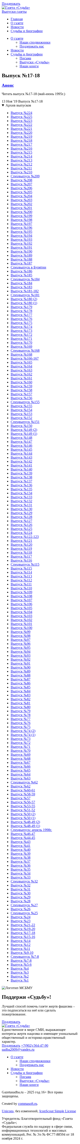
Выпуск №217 (21, 144)
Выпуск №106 (21, 604)
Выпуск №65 (20, 770)
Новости (17, 27)
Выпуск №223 (21, 121)
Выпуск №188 (21, 259)
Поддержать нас (32, 46)
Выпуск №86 (20, 683)
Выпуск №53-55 (23, 806)
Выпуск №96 (20, 644)
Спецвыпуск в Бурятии (28, 267)
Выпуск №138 (21, 477)
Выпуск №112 (21, 580)
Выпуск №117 (21, 556)
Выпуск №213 (21, 160)
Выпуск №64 (20, 774)
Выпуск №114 (21, 572)
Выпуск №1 (20, 980)
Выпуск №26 (20, 909)
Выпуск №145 (21, 449)
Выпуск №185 (21, 275)
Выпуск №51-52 (23, 810)
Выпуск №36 (20, 865)
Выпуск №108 (21, 596)
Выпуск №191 (21, 247)
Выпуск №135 (21, 489)
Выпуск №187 (21, 263)
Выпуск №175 (21, 323)
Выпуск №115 (21, 568)
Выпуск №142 (21, 461)
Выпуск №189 (21, 255)
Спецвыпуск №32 (24, 881)
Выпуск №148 (21, 438)
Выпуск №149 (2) (24, 430)
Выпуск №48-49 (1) (25, 826)
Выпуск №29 (20, 897)
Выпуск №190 (21, 251)
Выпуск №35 (20, 869)
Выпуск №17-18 (23, 933)
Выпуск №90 (20, 667)
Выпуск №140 (21, 469)
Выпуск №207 (21, 184)
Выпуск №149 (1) (24, 434)
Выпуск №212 (21, 164)
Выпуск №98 (20, 636)
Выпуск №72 (20, 743)
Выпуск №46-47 (23, 834)
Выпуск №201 (21, 208)
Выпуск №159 (21, 386)
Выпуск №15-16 (23, 937)
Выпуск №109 (21, 592)
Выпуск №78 (20, 715)
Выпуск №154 (21, 410)
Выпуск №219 (21, 136)
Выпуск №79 (20, 711)
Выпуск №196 (21, 228)
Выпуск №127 (21, 521)
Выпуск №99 (20, 632)
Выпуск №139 (21, 473)
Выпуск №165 (21, 362)
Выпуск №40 (20, 850)
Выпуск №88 (20, 675)
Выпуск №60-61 (23, 790)
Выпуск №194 (21, 235)
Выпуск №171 (21, 338)
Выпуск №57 (20, 798)
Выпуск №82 (20, 699)
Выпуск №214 (21, 156)
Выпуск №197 (21, 224)
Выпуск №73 (20, 739)
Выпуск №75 (20, 727)
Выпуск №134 (21, 493)
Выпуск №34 (20, 873)
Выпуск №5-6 (21, 964)
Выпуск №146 (21, 445)
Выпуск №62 (20, 786)
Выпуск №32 (20, 885)
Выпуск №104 (21, 612)
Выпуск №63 (20, 778)
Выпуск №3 (20, 972)
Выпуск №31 (20, 889)
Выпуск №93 (20, 655)
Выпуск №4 (20, 968)
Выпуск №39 (20, 853)
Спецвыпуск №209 (25, 176)
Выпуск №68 (20, 758)
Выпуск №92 (20, 659)
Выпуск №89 (20, 671)
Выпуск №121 (21, 541)
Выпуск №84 (20, 691)
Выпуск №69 (20, 754)
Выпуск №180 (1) (24, 303)
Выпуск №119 (21, 548)
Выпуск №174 (21, 327)
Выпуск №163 (21, 370)
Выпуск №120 (21, 544)
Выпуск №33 (20, 877)
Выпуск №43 (20, 842)
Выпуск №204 (21, 196)
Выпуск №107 (21, 600)
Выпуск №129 (21, 513)
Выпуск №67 (20, 762)
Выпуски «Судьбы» (35, 62)
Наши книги (29, 66)
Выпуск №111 (21, 584)
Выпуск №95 (20, 647)
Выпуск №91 (20, 663)
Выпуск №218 (21, 140)
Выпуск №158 (21, 390)
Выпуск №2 (20, 976)
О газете (17, 23)
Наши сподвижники (35, 42)
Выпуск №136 (21, 485)
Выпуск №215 (21, 152)
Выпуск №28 (20, 901)
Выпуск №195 (21, 232)
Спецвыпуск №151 (25, 422)
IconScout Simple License (57, 1111)
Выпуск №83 (20, 695)
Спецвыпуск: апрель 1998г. (31, 830)
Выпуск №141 (21, 465)
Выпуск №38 (20, 857)
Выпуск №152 (21, 418)
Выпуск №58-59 (23, 794)
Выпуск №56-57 (23, 802)
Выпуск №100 (21, 628)
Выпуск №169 (21, 346)
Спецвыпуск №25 (24, 913)
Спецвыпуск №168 (25, 350)
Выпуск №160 (21, 382)
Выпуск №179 (21, 307)
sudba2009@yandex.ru (18, 1049)
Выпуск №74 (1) (23, 735)
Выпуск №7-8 (21, 960)
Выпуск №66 (20, 766)
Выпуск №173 (21, 331)
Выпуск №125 (21, 529)
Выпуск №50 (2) (23, 814)
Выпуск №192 (21, 243)
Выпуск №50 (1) (23, 818)
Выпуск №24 (20, 917)
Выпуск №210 (21, 172)
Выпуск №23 (20, 921)
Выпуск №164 (21, 366)
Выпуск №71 (20, 747)
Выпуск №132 (21, 501)
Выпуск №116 (21, 560)
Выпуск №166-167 (25, 358)
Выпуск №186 (21, 271)
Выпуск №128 (21, 517)
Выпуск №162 (21, 374)
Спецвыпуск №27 (24, 905)
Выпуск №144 (21, 453)
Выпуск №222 (21, 125)
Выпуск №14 (20, 941)
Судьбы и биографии (27, 31)
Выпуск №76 (20, 723)
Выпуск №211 (21, 168)
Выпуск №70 (20, 750)
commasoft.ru (27, 1103)
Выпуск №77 (20, 719)
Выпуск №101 (21, 624)
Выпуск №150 (21, 426)
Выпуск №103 (21, 616)
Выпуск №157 (21, 394)
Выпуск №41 (20, 846)
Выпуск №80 (20, 707)
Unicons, (8, 1111)
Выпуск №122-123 (25, 537)
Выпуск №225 (21, 117)
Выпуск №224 (21, 113)
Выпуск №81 (20, 703)
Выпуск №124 (21, 533)
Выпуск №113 (21, 576)
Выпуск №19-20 (23, 929)
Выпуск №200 (21, 212)
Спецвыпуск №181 (25, 295)
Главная (17, 19)
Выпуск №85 (20, 687)
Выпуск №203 (21, 200)
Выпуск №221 (21, 129)
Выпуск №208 (21, 180)
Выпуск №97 (20, 640)
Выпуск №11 (20, 949)
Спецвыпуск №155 (25, 402)
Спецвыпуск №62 (24, 782)
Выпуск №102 (21, 620)
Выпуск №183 (21, 287)
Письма (25, 58)
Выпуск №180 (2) (24, 299)
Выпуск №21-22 (23, 925)
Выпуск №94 (20, 651)
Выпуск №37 (20, 861)
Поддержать (11, 4)
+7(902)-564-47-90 (34, 1045)
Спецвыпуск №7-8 (25, 956)
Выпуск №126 (21, 525)
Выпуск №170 (21, 342)
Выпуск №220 (21, 132)
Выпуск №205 (21, 192)
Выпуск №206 (21, 188)
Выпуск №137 (21, 481)
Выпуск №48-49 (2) (25, 822)
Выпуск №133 (21, 497)
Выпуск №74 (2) (23, 731)
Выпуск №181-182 (25, 291)
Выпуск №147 (21, 441)
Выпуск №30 (20, 893)
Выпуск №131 (21, 505)
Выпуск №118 (21, 552)
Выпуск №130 (21, 509)
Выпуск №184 (21, 283)
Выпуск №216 (21, 148)
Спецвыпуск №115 (25, 564)
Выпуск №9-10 (22, 953)
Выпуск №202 (21, 204)
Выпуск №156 (21, 398)
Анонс (8, 85)
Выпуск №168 (21, 354)
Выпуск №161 (21, 378)
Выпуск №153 (21, 414)
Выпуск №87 (20, 679)
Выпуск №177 (21, 315)
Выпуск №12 (20, 945)
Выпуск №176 (21, 319)
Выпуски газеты (14, 11)
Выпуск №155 (21, 406)
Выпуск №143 (21, 457)
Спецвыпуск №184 (25, 279)
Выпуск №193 (21, 239)
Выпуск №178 (21, 311)
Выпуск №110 (21, 588)
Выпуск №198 (21, 220)
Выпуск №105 (21, 608)
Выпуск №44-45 (23, 838)
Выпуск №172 (21, 335)
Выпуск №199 (21, 216)
